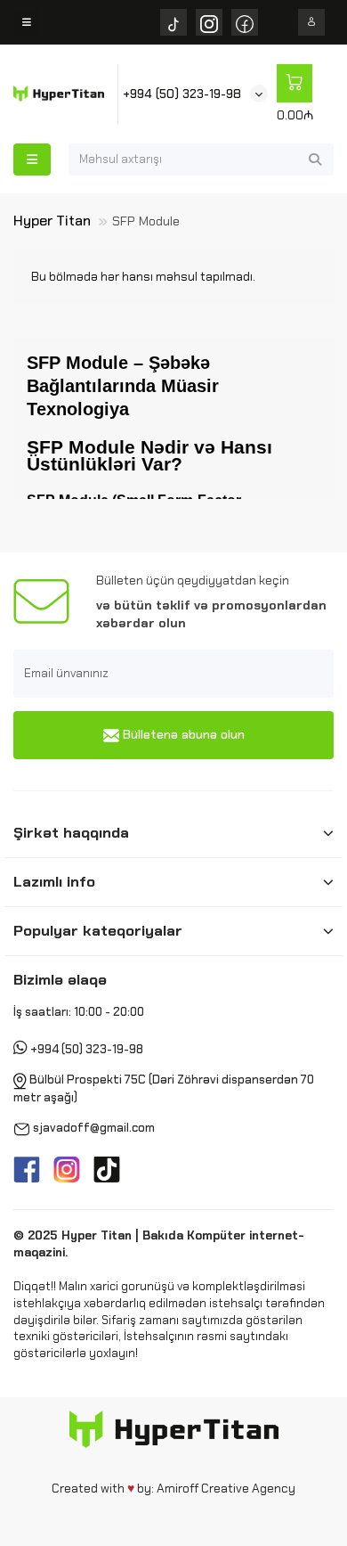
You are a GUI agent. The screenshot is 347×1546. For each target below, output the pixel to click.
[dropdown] (26, 22)
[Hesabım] (311, 22)
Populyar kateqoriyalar (97, 930)
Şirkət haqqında (71, 832)
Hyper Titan (52, 220)
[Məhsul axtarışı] (315, 159)
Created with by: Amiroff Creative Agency (173, 1488)
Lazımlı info (54, 881)
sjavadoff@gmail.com (94, 1127)
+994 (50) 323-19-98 (182, 94)
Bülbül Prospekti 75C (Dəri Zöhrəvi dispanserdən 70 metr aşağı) (163, 1088)
